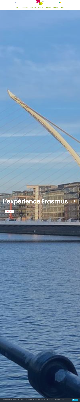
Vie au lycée (33, 7)
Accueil (18, 7)
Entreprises (48, 7)
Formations (40, 7)
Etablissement (25, 7)
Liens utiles (55, 7)
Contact (62, 7)
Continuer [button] (75, 399)
